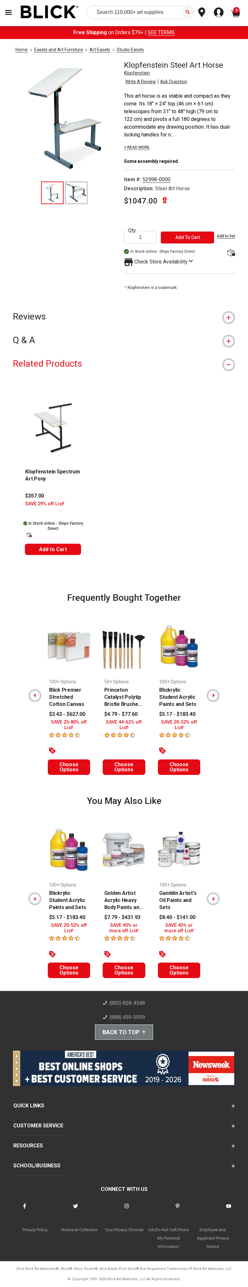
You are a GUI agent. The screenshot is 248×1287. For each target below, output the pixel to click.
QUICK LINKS (28, 1106)
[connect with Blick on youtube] (228, 1210)
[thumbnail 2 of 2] (76, 193)
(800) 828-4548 (127, 1003)
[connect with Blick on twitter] (75, 1210)
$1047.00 (141, 200)
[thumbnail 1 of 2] (52, 193)
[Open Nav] (8, 12)
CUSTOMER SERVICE (38, 1126)
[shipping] (230, 253)
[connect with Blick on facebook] (24, 1210)
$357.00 (34, 496)
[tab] (124, 316)
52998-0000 (156, 179)
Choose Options (68, 767)
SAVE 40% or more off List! (124, 928)
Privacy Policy (35, 1229)
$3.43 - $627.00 (67, 714)
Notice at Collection (79, 1229)
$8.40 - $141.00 (177, 917)
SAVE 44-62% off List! (124, 724)
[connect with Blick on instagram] (126, 1210)
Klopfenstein (137, 72)
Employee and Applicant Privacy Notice (213, 1238)
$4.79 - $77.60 (121, 714)
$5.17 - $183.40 (177, 714)
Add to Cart (53, 549)
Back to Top (121, 1032)
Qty (132, 230)
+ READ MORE (137, 147)
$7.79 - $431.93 (122, 917)
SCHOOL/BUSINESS (36, 1166)
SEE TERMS (161, 32)
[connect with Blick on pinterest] (177, 1210)
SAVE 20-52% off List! (179, 724)
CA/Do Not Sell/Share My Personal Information (168, 1238)
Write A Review (140, 81)
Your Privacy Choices (124, 1229)
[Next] (213, 695)
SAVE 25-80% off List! (69, 724)
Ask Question (173, 81)
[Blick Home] (50, 12)
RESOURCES (28, 1146)
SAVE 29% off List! (44, 504)
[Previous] (34, 695)
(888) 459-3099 (127, 1017)
